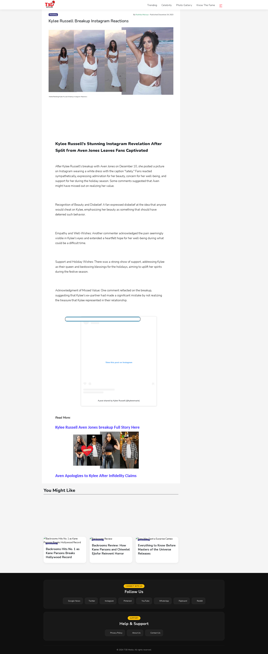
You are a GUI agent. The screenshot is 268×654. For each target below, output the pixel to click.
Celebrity (166, 5)
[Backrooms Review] (101, 538)
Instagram (109, 601)
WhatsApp (164, 601)
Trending (152, 5)
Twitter (92, 601)
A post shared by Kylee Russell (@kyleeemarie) (119, 400)
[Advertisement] (111, 119)
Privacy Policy (116, 633)
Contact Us (155, 633)
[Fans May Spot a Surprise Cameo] (154, 538)
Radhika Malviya (142, 15)
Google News (74, 601)
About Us (136, 633)
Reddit (200, 601)
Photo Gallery (184, 5)
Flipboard (183, 601)
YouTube (145, 601)
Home (51, 97)
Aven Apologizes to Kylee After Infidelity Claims (96, 476)
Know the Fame (206, 5)
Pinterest (128, 601)
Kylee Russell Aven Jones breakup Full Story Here (97, 427)
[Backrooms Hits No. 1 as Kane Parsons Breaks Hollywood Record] (65, 540)
